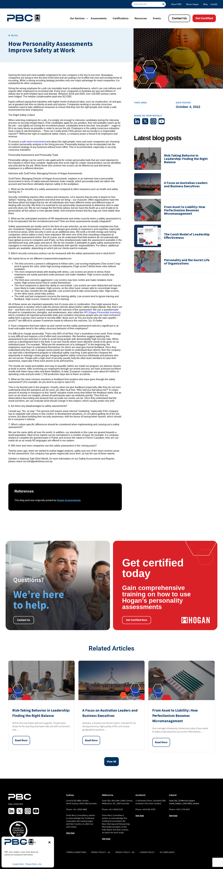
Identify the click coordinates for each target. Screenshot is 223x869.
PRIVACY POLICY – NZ (125, 852)
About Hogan (192, 4)
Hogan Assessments (69, 500)
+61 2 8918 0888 (80, 809)
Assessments (99, 18)
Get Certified (204, 18)
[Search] (164, 4)
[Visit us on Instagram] (28, 811)
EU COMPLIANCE (167, 852)
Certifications (120, 18)
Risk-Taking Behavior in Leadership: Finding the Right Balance (186, 158)
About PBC (176, 4)
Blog (205, 4)
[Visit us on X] (20, 811)
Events (157, 18)
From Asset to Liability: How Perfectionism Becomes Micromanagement (184, 210)
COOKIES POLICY (147, 852)
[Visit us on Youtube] (36, 811)
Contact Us (179, 18)
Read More (21, 740)
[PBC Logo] (23, 18)
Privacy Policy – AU (33, 864)
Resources (141, 18)
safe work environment (34, 141)
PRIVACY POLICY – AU (100, 852)
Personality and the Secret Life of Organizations (186, 261)
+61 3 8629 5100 (116, 809)
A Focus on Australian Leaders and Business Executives (186, 184)
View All (111, 761)
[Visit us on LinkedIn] (11, 811)
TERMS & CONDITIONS (76, 852)
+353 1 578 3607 (183, 809)
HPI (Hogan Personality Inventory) (102, 312)
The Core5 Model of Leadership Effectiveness (186, 236)
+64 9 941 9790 (148, 809)
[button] (49, 842)
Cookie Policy (18, 864)
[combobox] (147, 4)
